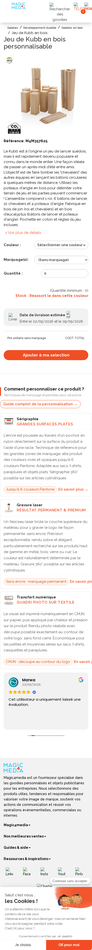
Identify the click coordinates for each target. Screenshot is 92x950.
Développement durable (39, 27)
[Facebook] (28, 873)
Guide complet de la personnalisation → (40, 404)
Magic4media (16, 825)
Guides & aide (16, 847)
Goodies (12, 27)
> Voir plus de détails (23, 232)
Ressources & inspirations (26, 859)
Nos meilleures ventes (24, 836)
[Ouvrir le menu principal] (8, 7)
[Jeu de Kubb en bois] (46, 95)
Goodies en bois (72, 27)
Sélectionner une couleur (60, 245)
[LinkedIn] (11, 873)
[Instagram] (46, 873)
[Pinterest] (81, 873)
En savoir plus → (73, 489)
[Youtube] (63, 873)
